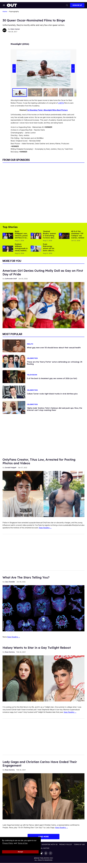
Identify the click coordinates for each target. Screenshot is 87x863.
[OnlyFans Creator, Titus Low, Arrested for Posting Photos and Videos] (43, 494)
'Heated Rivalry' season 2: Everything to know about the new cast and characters (49, 237)
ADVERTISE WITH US (50, 844)
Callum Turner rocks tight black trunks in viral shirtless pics (52, 394)
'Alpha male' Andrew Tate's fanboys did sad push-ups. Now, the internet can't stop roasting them (54, 409)
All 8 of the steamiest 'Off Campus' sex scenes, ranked (77, 234)
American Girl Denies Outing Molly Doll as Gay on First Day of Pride (43, 272)
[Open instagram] (50, 853)
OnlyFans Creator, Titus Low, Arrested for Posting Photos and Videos (39, 461)
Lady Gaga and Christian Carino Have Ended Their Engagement (40, 763)
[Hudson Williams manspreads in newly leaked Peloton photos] (8, 248)
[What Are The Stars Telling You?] (43, 608)
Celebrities (32, 358)
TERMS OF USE (79, 844)
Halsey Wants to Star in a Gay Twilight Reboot (37, 647)
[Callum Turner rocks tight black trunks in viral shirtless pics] (14, 392)
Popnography (14, 11)
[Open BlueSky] (41, 853)
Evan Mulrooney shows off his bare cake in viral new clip (48, 248)
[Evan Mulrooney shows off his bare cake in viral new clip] (36, 248)
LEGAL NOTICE (43, 848)
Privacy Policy (7, 843)
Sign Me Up (77, 5)
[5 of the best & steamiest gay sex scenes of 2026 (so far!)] (14, 376)
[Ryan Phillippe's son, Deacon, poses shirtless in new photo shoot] (8, 236)
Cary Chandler (10, 582)
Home (5, 11)
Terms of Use (22, 843)
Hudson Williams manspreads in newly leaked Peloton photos (21, 249)
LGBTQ (61, 103)
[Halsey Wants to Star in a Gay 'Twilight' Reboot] (43, 678)
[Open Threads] (46, 853)
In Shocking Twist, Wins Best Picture (48, 110)
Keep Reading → (45, 528)
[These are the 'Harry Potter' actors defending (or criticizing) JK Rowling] (14, 361)
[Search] (67, 5)
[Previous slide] (14, 68)
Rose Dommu (10, 652)
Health (30, 344)
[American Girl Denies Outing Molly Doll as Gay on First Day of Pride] (43, 305)
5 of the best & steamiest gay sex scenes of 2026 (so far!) (52, 378)
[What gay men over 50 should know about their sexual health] (14, 346)
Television (32, 375)
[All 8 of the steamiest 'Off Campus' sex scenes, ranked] (64, 236)
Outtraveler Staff (11, 278)
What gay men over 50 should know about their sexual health (54, 348)
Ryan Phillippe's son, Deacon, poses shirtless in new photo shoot (21, 235)
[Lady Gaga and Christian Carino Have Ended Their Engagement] (43, 796)
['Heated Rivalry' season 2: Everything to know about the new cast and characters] (36, 236)
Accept (20, 852)
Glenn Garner (15, 29)
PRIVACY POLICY (65, 844)
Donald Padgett (10, 467)
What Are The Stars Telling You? (26, 577)
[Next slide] (72, 68)
